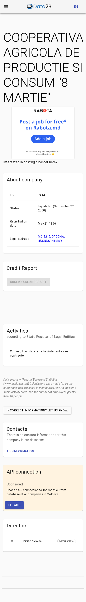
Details (14, 505)
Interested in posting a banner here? (30, 162)
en (76, 6)
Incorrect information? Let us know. (37, 410)
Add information (20, 451)
